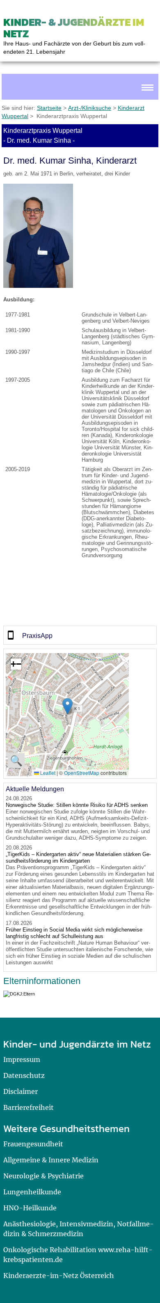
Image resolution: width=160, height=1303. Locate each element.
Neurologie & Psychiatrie (43, 1176)
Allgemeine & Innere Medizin (50, 1160)
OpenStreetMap (81, 772)
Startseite (49, 108)
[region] (80, 635)
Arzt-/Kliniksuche (89, 108)
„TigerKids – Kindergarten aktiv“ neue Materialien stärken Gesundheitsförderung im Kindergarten (78, 857)
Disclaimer (20, 1091)
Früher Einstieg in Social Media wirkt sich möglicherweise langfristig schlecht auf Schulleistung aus (74, 933)
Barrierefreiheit (28, 1107)
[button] (67, 706)
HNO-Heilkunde (30, 1208)
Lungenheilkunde (32, 1192)
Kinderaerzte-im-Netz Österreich (58, 1275)
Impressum (21, 1059)
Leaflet (47, 772)
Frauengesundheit (33, 1144)
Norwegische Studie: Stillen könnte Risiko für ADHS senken (77, 805)
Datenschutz (24, 1075)
